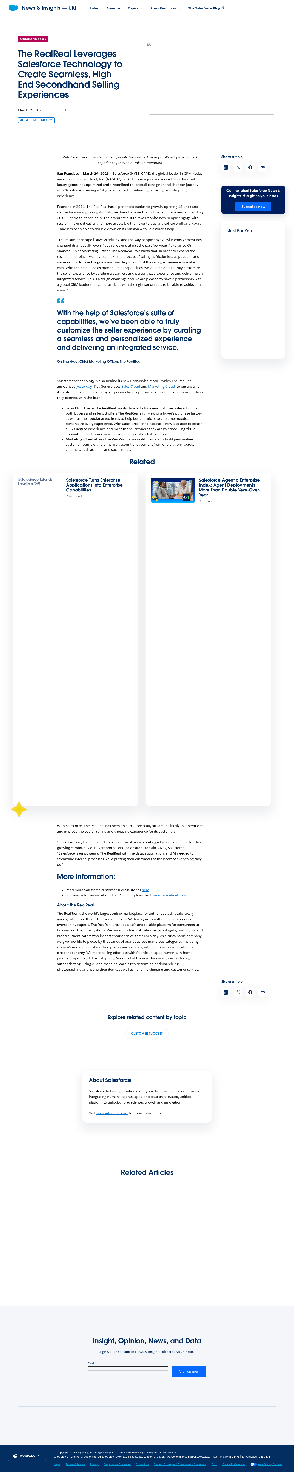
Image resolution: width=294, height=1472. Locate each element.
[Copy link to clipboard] (262, 167)
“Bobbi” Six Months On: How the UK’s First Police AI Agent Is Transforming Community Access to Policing (46, 1258)
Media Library (39, 120)
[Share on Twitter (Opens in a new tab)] (238, 167)
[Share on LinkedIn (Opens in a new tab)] (225, 167)
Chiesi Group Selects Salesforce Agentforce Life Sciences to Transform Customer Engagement (247, 1255)
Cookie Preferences (233, 1464)
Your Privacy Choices (270, 1464)
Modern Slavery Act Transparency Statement (180, 1464)
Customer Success (33, 38)
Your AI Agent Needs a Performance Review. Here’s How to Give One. (178, 1252)
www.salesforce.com (112, 1113)
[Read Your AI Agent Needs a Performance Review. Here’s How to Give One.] (181, 1224)
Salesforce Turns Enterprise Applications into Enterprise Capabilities (94, 485)
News (66, 1444)
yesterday (84, 386)
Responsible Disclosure (117, 1464)
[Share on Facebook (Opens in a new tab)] (250, 167)
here (145, 890)
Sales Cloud (130, 386)
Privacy (94, 1464)
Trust (214, 1464)
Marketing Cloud (161, 386)
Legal (57, 1464)
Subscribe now (253, 206)
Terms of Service (75, 1464)
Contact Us (142, 1464)
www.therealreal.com (169, 895)
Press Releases (106, 1444)
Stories (82, 1444)
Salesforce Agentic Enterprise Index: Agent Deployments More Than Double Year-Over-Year (230, 487)
